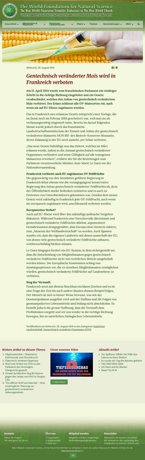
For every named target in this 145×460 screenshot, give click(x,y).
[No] (141, 452)
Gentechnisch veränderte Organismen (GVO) (67, 329)
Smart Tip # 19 (109, 370)
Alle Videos (59, 382)
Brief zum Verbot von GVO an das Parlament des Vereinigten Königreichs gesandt (22, 367)
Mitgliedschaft (53, 440)
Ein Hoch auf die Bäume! (114, 366)
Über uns (51, 443)
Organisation (53, 437)
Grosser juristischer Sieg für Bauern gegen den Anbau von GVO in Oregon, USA (25, 376)
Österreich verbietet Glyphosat (21, 360)
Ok (73, 455)
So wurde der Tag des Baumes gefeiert (121, 360)
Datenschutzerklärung (71, 451)
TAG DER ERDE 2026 (112, 363)
